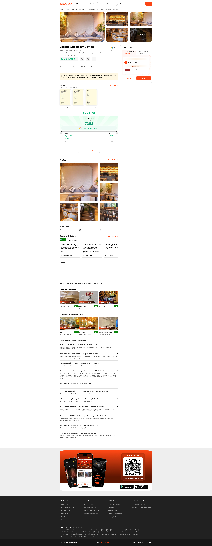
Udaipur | (86, 534)
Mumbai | (73, 530)
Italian (76, 53)
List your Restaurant (138, 504)
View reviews (111, 236)
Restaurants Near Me (90, 514)
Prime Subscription (114, 504)
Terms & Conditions (115, 514)
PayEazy (111, 507)
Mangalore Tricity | (125, 534)
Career (63, 520)
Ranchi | (79, 532)
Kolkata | (99, 530)
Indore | (119, 532)
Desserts (69, 53)
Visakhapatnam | (88, 532)
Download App (66, 514)
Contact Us (123, 4)
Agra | (128, 530)
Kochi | (64, 532)
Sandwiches (87, 53)
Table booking (88, 504)
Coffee (100, 53)
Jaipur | (123, 530)
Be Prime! (139, 4)
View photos (112, 160)
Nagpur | (80, 534)
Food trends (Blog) (67, 507)
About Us (64, 504)
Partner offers (66, 510)
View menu (112, 85)
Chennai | (87, 530)
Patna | (96, 532)
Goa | (109, 530)
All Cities (135, 534)
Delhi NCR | (65, 530)
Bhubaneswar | (111, 532)
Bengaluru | (80, 530)
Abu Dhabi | (100, 534)
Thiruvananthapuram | (69, 534)
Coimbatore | (71, 532)
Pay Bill (143, 78)
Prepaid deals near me (91, 510)
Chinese (63, 53)
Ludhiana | (125, 532)
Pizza (80, 53)
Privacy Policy (113, 517)
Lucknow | (142, 530)
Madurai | (93, 534)
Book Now (129, 78)
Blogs (131, 4)
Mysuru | (132, 532)
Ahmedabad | (115, 530)
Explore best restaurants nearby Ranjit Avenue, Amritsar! (78, 536)
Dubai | (104, 530)
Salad (95, 53)
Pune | (93, 530)
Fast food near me (89, 507)
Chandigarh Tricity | (112, 534)
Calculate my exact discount (88, 151)
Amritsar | (102, 532)
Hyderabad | (134, 530)
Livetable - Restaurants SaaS (141, 507)
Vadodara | (139, 532)
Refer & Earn (112, 510)
